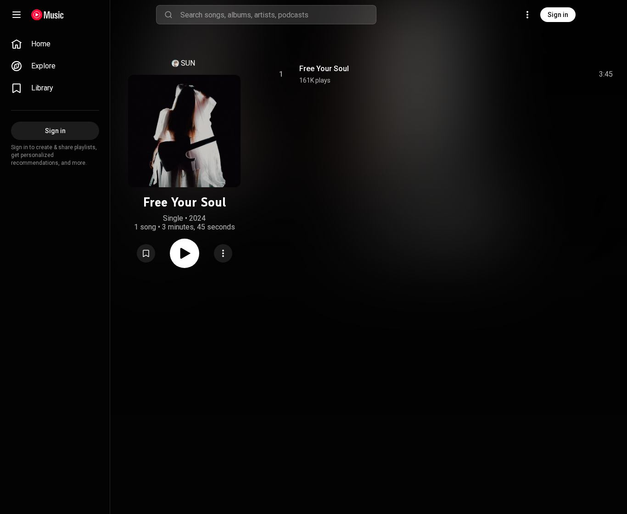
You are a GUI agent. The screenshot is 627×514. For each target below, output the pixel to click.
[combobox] (278, 15)
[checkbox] (606, 74)
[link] (55, 44)
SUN (188, 63)
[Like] (532, 74)
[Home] (47, 14)
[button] (146, 253)
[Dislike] (551, 74)
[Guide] (16, 14)
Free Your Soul (324, 68)
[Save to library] (145, 253)
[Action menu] (223, 253)
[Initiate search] (168, 14)
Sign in (558, 14)
